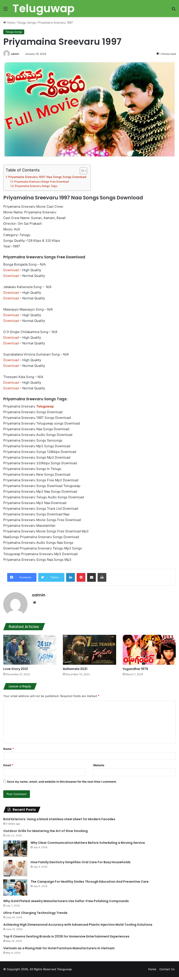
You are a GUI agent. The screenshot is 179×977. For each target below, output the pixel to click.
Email (8, 765)
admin (15, 53)
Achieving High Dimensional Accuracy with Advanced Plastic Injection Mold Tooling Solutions (77, 924)
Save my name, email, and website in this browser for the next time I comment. (62, 781)
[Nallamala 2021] (89, 650)
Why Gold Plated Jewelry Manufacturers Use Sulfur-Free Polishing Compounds (66, 901)
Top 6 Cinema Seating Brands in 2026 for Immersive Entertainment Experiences (66, 936)
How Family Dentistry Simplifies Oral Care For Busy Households (81, 862)
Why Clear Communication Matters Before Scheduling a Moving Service (88, 843)
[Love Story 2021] (29, 650)
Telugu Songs (26, 22)
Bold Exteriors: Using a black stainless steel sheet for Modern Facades (59, 819)
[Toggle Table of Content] (81, 170)
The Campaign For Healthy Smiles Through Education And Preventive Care (90, 881)
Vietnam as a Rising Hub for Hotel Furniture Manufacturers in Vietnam (59, 948)
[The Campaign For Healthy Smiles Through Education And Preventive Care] (15, 887)
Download (11, 270)
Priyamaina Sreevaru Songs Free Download (41, 181)
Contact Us (167, 969)
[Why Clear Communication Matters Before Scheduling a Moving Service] (15, 849)
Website (98, 765)
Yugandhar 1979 (135, 669)
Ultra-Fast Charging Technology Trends (35, 913)
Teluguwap (64, 969)
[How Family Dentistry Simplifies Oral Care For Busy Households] (15, 868)
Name (8, 749)
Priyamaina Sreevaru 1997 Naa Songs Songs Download (47, 177)
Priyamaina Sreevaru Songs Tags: (36, 186)
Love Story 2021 (15, 669)
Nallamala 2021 (75, 669)
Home (10, 22)
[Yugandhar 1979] (149, 650)
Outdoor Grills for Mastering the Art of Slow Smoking (45, 831)
